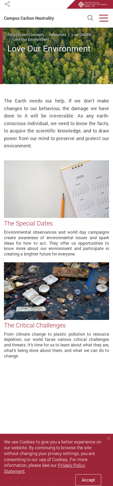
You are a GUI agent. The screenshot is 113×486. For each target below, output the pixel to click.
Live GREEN (81, 34)
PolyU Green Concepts (25, 34)
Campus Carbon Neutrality (29, 18)
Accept (88, 480)
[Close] (108, 438)
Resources (57, 34)
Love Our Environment (31, 39)
